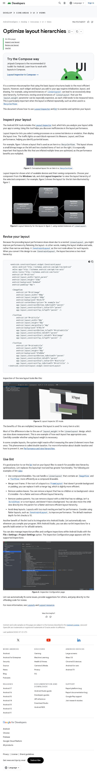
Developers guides (41, 695)
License (14, 754)
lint (55, 109)
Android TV (70, 669)
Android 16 (7, 692)
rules (20, 471)
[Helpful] (88, 22)
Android (6, 653)
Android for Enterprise (12, 657)
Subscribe (35, 760)
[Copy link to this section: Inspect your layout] (33, 120)
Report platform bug (74, 688)
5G (35, 674)
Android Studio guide (43, 691)
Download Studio (41, 703)
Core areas (22, 13)
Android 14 (7, 700)
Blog (5, 674)
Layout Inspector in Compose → (23, 74)
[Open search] (59, 3)
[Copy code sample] (92, 261)
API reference (39, 699)
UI (34, 13)
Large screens (71, 653)
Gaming (37, 653)
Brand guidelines (27, 754)
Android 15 (7, 696)
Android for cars (72, 665)
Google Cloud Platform (12, 741)
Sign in (91, 3)
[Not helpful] (92, 22)
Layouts (31, 605)
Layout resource (46, 605)
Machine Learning (41, 657)
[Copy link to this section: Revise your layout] (32, 236)
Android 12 (7, 708)
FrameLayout (57, 483)
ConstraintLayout (41, 248)
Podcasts (6, 678)
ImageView (84, 476)
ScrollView (14, 502)
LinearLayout (54, 92)
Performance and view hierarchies (39, 448)
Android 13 (7, 704)
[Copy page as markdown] (77, 31)
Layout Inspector (42, 109)
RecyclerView (10, 104)
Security (6, 661)
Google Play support (74, 696)
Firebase (6, 737)
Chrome (6, 733)
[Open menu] (4, 3)
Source (6, 665)
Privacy (37, 669)
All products (8, 745)
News (5, 669)
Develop (7, 13)
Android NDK (39, 707)
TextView (14, 479)
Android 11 (7, 713)
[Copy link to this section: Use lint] (16, 459)
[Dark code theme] (89, 261)
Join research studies (74, 700)
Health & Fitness (40, 661)
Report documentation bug (76, 692)
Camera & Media (41, 665)
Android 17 (7, 688)
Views (42, 13)
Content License (73, 625)
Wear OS (69, 657)
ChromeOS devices (73, 661)
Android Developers (10, 22)
